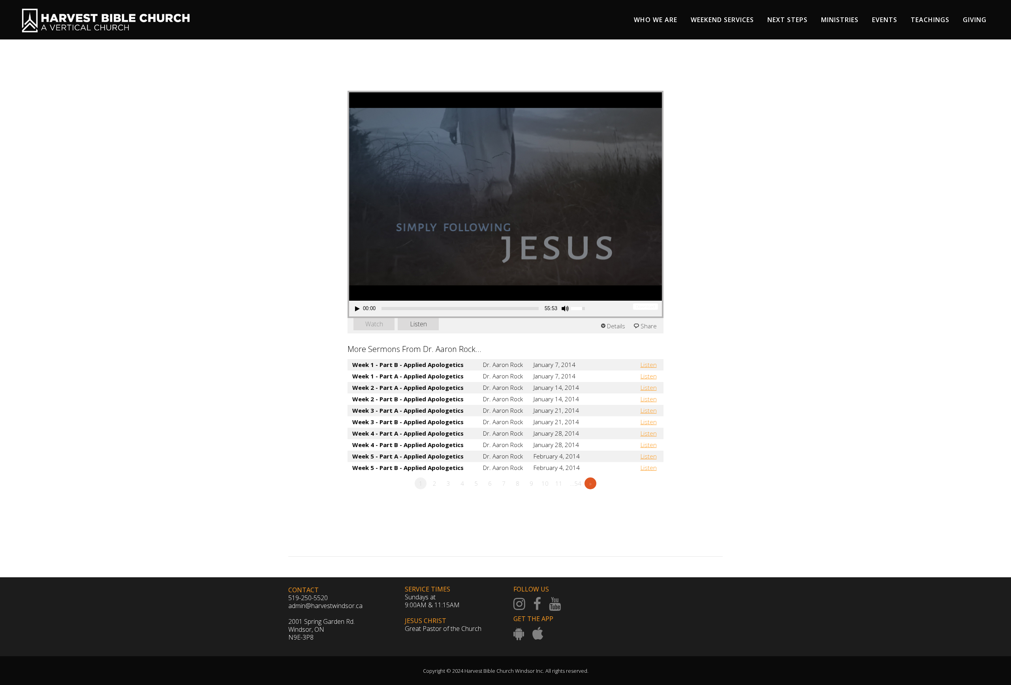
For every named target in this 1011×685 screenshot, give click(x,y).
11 (558, 483)
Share (649, 326)
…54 (575, 483)
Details (616, 326)
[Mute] (565, 308)
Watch (374, 324)
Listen (418, 324)
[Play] (357, 308)
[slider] (460, 308)
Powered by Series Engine (634, 505)
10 (545, 483)
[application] (471, 308)
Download (645, 306)
